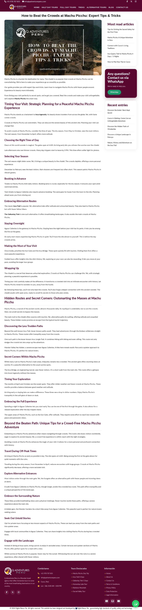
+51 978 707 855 (13, 1)
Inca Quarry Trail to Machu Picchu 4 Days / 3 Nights (120, 55)
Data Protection (111, 591)
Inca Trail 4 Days (78, 577)
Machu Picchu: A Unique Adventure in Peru (120, 39)
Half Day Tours (50, 7)
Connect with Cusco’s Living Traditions (117, 47)
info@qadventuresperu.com (35, 1)
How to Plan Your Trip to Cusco (118, 62)
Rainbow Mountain (79, 588)
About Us (109, 577)
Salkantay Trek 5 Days (80, 581)
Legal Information (112, 595)
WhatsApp (114, 92)
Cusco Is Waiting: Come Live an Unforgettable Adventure (119, 120)
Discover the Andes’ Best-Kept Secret (118, 111)
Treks (81, 7)
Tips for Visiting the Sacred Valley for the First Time (120, 31)
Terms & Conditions (113, 584)
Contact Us (122, 7)
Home (36, 7)
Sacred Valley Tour (79, 591)
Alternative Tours (96, 7)
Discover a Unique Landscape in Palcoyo (119, 136)
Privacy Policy (111, 588)
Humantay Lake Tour (80, 584)
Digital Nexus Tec (83, 608)
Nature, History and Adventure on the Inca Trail (119, 144)
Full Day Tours (68, 7)
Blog (111, 7)
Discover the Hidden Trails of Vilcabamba (118, 128)
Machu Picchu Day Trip (81, 573)
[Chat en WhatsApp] (135, 603)
